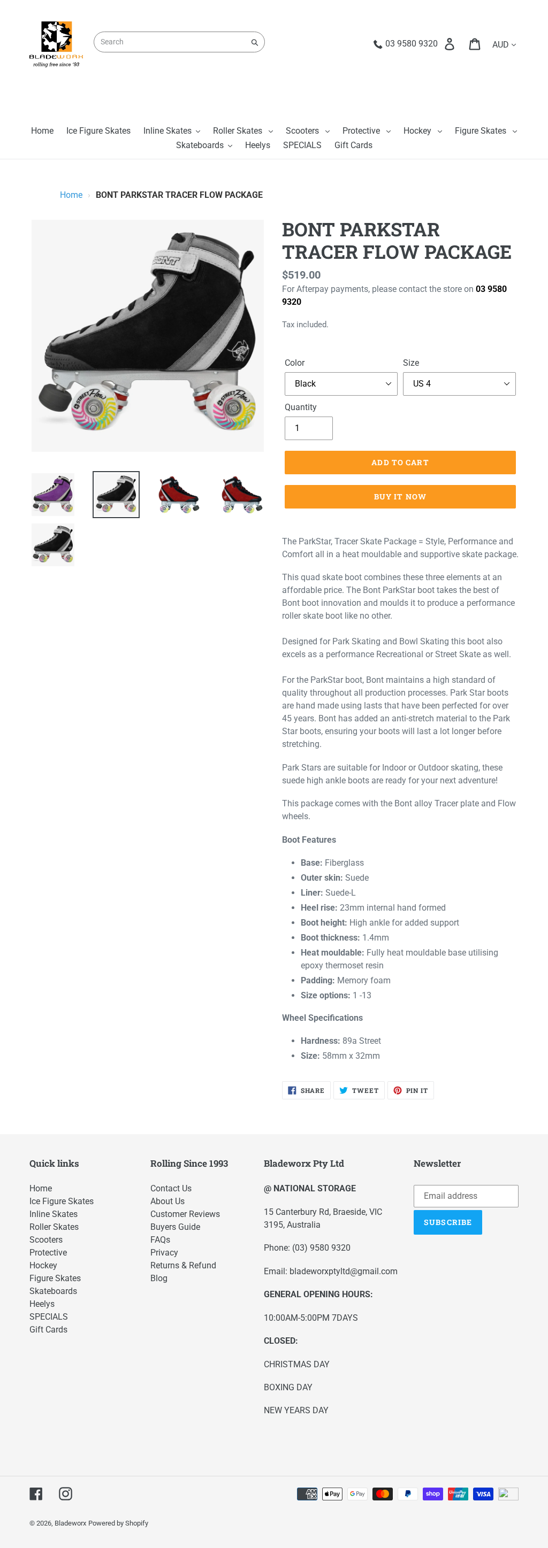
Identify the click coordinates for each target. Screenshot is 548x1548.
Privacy (164, 1252)
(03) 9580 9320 (321, 1248)
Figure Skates (55, 1278)
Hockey (43, 1265)
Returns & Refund (183, 1265)
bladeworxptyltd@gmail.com (344, 1271)
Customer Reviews (185, 1214)
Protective (48, 1252)
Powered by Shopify (118, 1523)
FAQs (160, 1240)
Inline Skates (53, 1214)
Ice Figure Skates (61, 1201)
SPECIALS (48, 1317)
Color (295, 363)
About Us (167, 1201)
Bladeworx (70, 1523)
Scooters (46, 1240)
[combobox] (179, 42)
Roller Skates (54, 1227)
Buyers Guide (175, 1227)
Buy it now (400, 496)
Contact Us (171, 1188)
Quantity (301, 407)
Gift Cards (48, 1329)
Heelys (42, 1304)
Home (71, 195)
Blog (159, 1278)
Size (411, 363)
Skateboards (53, 1291)
